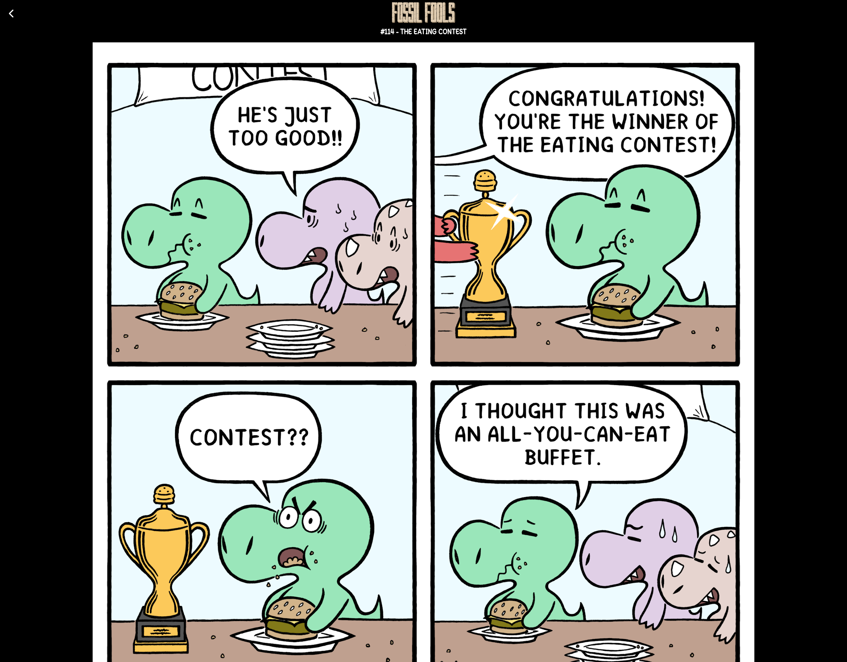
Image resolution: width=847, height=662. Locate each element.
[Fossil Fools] (423, 12)
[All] (12, 13)
